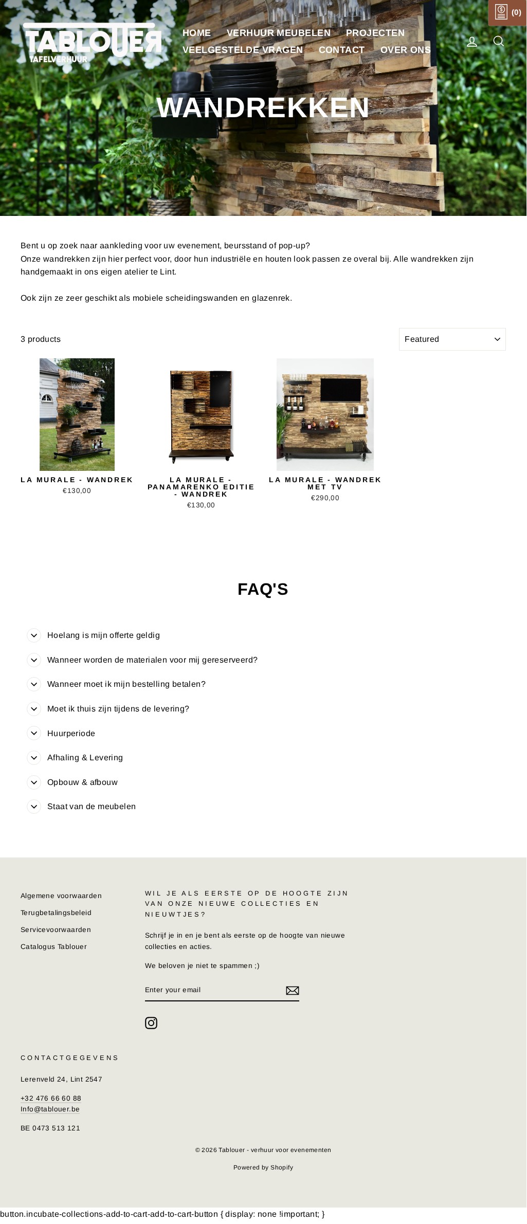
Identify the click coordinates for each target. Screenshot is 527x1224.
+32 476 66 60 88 (51, 1098)
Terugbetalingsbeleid (56, 913)
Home (197, 33)
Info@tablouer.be (50, 1109)
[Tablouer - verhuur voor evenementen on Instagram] (151, 1023)
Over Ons (405, 50)
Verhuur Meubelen (279, 33)
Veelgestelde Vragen (243, 50)
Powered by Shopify (263, 1167)
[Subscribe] (292, 990)
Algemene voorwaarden (61, 896)
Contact (342, 50)
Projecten (375, 33)
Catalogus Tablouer (54, 947)
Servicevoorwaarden (56, 930)
